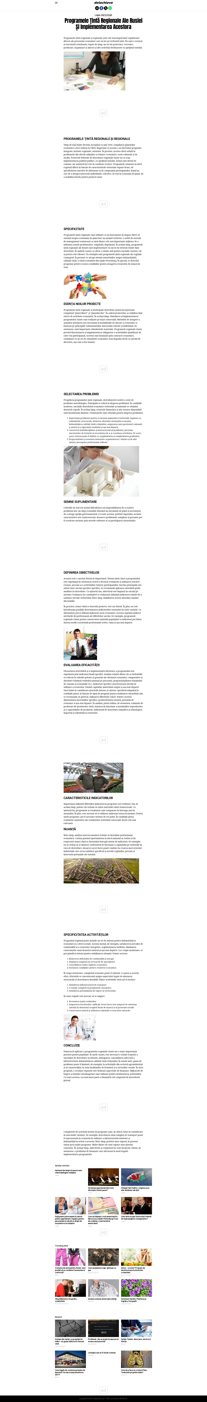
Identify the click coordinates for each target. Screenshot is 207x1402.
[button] (56, 2)
